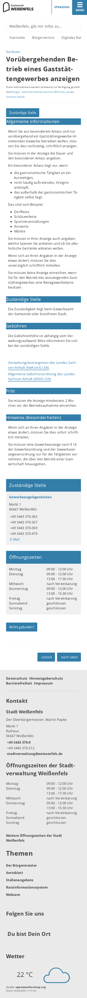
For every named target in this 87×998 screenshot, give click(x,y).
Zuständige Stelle (22, 112)
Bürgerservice (43, 37)
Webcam (13, 894)
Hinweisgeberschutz (46, 678)
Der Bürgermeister (21, 865)
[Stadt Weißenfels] (43, 732)
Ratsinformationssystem (27, 887)
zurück (46, 657)
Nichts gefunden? (21, 627)
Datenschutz (17, 678)
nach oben (69, 657)
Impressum (43, 683)
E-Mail (14, 539)
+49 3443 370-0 (18, 742)
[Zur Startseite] (20, 7)
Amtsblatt (14, 872)
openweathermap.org (31, 987)
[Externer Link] (10, 924)
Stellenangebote (19, 880)
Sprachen (61, 7)
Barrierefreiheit (19, 683)
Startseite (17, 37)
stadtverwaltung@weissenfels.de (34, 753)
